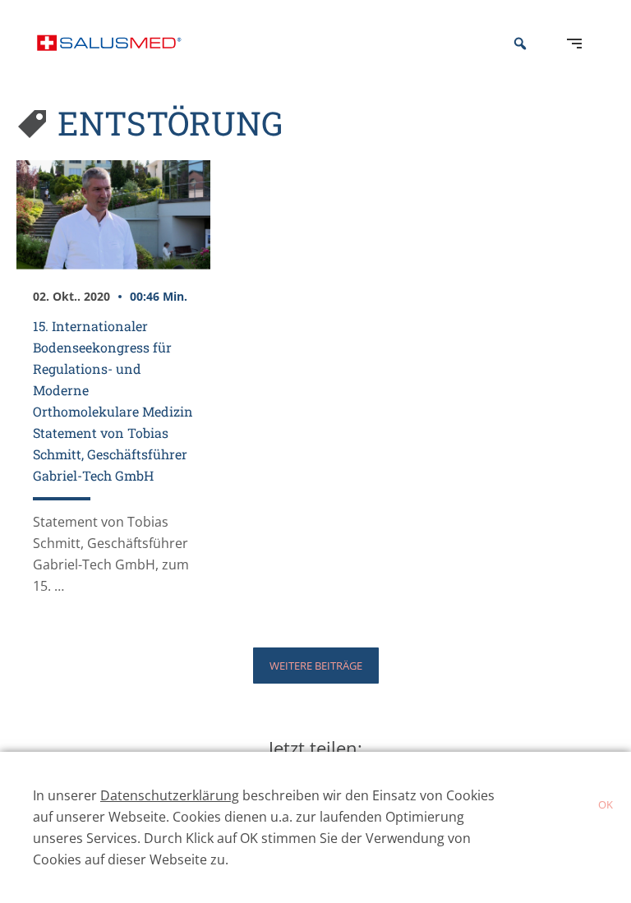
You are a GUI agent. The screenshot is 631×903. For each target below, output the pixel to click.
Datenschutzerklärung (169, 795)
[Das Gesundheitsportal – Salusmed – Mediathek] (109, 43)
